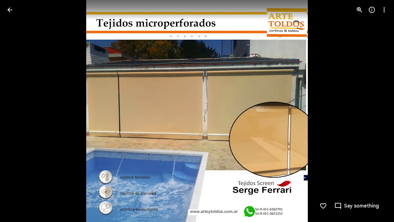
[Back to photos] (9, 9)
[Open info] (372, 10)
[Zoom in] (359, 10)
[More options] (384, 10)
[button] (17, 111)
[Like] (323, 206)
